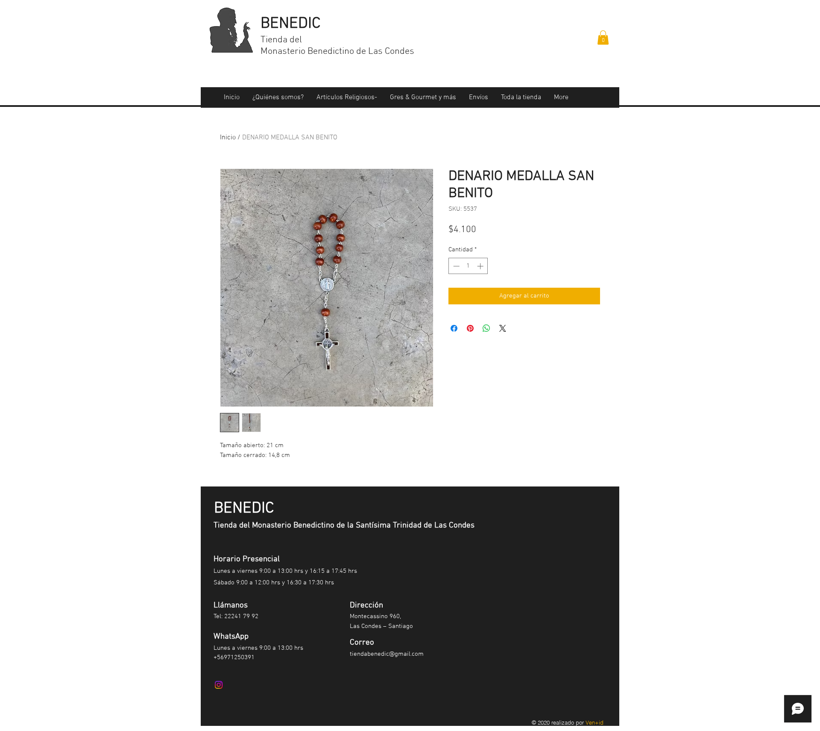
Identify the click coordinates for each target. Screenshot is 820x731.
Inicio (228, 137)
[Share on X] (503, 328)
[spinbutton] (468, 266)
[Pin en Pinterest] (470, 328)
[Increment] (481, 266)
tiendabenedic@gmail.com (387, 654)
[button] (603, 37)
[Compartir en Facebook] (454, 328)
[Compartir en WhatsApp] (486, 328)
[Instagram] (219, 685)
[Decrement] (455, 266)
